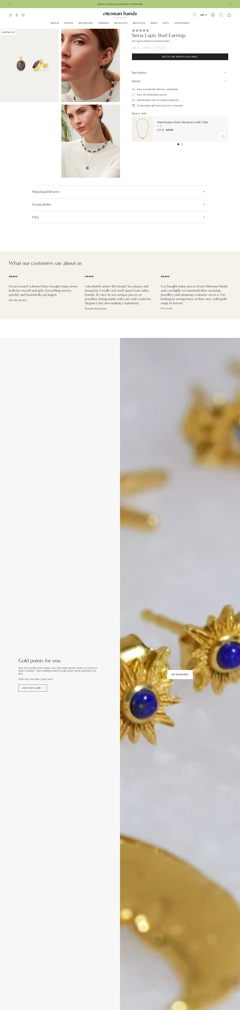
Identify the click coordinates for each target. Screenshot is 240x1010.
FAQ (35, 217)
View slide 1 (178, 144)
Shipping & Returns (46, 192)
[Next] (229, 4)
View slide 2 (182, 144)
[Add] (223, 136)
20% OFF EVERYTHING (29, 4)
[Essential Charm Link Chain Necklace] (142, 129)
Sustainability (41, 204)
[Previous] (10, 4)
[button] (68, 23)
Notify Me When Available (180, 56)
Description (139, 72)
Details (136, 81)
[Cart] (229, 15)
